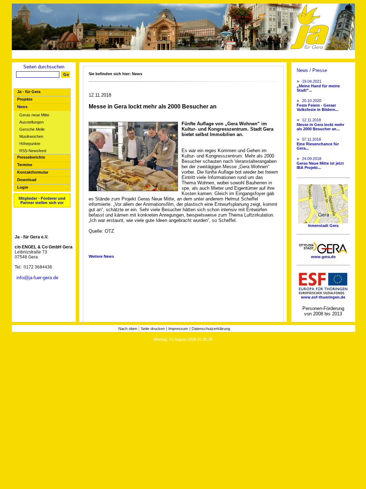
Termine (24, 165)
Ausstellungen (31, 122)
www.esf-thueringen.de (323, 297)
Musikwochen (31, 137)
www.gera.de (323, 257)
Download (26, 180)
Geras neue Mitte (34, 115)
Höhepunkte (29, 144)
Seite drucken (153, 328)
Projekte (25, 99)
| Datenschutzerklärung (209, 328)
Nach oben (128, 328)
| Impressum (177, 328)
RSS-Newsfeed (32, 151)
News (22, 107)
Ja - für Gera (28, 91)
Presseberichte (31, 157)
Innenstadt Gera (323, 225)
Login (22, 187)
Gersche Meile (32, 129)
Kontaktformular (32, 172)
